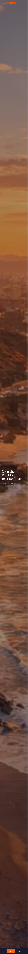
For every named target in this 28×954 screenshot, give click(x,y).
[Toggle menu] (25, 3)
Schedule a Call (21, 951)
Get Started (10, 951)
